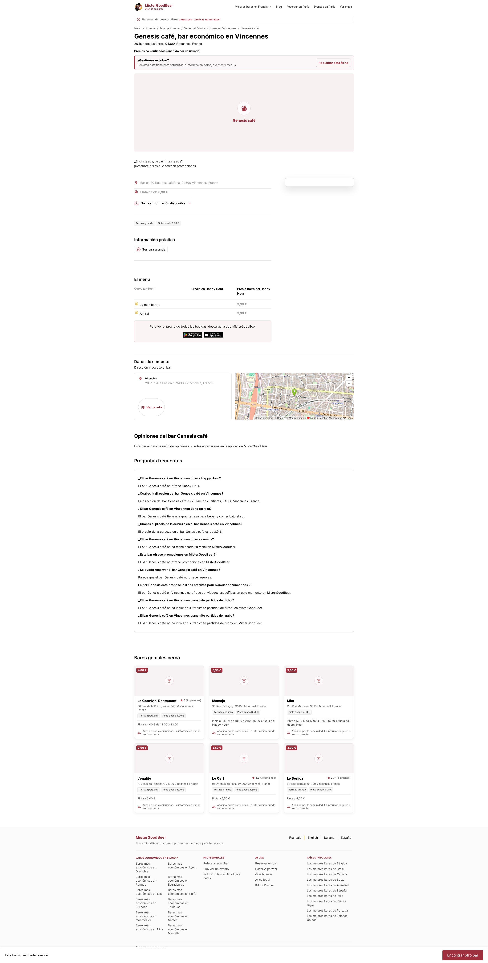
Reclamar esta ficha (333, 63)
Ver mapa (346, 6)
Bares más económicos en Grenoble (146, 867)
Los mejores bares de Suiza (325, 879)
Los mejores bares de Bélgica (327, 863)
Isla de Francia (170, 28)
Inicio (137, 28)
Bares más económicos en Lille (149, 892)
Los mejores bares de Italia (325, 896)
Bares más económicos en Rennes (146, 880)
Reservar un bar (266, 863)
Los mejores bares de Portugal (327, 910)
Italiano (329, 837)
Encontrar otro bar (462, 955)
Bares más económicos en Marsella (178, 929)
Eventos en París (324, 6)
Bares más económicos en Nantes (178, 916)
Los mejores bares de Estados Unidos (327, 917)
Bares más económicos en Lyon (182, 865)
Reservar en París (298, 6)
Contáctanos (263, 874)
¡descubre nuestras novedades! (199, 19)
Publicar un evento (216, 869)
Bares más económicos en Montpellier (146, 916)
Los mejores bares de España (327, 890)
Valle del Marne (194, 28)
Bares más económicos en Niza (149, 927)
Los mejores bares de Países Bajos (326, 903)
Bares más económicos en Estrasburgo (178, 880)
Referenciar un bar (216, 863)
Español (346, 837)
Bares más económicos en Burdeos (146, 903)
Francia (151, 28)
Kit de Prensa (264, 885)
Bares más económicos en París (182, 892)
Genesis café (250, 28)
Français (295, 837)
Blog (279, 6)
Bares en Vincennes (223, 28)
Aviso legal (262, 879)
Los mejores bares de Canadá (327, 874)
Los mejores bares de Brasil (325, 869)
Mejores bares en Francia (251, 6)
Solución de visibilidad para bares (221, 876)
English (312, 837)
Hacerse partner (266, 869)
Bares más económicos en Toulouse (178, 903)
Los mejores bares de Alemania (328, 885)
